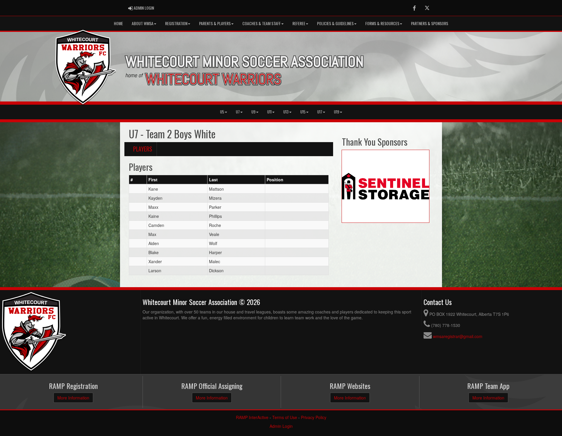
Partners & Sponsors (429, 23)
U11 (269, 112)
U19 (336, 112)
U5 (222, 112)
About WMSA (142, 23)
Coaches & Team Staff (261, 23)
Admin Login (281, 426)
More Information (73, 398)
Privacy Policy (313, 417)
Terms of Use (284, 417)
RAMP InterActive (252, 417)
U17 (319, 112)
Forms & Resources (382, 23)
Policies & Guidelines (335, 23)
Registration (176, 23)
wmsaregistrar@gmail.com (457, 336)
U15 (303, 112)
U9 (253, 112)
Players (142, 149)
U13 (286, 112)
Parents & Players (215, 23)
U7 (238, 112)
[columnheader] (138, 179)
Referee (298, 23)
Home (118, 23)
